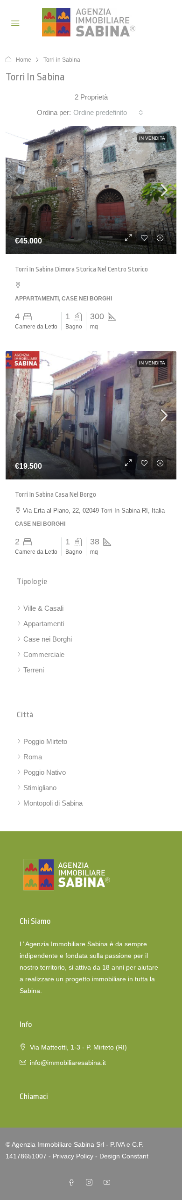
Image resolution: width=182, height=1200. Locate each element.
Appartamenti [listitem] (43, 624)
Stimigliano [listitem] (39, 788)
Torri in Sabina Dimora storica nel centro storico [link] (81, 269)
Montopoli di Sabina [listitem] (53, 803)
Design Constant (123, 1156)
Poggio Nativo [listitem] (44, 772)
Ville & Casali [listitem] (43, 608)
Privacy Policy (73, 1156)
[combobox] (108, 112)
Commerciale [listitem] (43, 654)
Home (23, 60)
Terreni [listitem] (33, 670)
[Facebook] (73, 1182)
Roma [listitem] (32, 757)
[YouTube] (109, 1182)
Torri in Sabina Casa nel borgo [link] (55, 495)
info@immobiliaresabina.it (68, 1062)
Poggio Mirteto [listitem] (45, 741)
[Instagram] (91, 1182)
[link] (91, 190)
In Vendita (152, 138)
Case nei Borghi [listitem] (47, 639)
